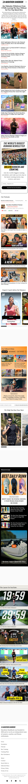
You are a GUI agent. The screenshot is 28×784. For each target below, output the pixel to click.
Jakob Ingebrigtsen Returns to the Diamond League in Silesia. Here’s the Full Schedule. (13, 42)
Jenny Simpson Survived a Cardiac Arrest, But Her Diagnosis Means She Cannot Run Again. (13, 91)
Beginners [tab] (12, 351)
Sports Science (14, 393)
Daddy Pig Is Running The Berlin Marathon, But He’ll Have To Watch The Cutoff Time (13, 113)
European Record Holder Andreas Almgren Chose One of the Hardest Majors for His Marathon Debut (13, 55)
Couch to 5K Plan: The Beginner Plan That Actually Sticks (6, 364)
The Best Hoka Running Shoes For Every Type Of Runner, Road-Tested (17, 509)
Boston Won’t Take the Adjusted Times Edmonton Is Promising (11, 61)
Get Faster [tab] (20, 351)
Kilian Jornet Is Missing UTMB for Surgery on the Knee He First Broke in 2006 (13, 136)
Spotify (11, 210)
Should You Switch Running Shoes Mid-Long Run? (12, 248)
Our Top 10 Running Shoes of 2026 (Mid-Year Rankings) (13, 265)
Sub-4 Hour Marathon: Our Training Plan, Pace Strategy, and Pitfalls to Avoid (14, 372)
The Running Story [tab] (19, 200)
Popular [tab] (4, 351)
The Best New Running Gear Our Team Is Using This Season (18, 517)
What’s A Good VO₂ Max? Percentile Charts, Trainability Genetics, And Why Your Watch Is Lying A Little (14, 397)
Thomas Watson (10, 375)
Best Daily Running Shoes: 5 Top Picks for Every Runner (14, 501)
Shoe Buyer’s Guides (14, 496)
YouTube (4, 210)
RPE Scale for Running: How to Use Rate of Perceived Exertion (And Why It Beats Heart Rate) (20, 365)
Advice (11, 317)
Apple (17, 210)
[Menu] (26, 2)
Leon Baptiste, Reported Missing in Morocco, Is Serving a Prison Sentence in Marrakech (13, 66)
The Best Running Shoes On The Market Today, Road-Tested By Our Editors (18, 524)
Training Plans (11, 321)
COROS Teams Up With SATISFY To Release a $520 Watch (13, 48)
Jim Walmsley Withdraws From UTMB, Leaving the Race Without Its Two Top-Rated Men (14, 8)
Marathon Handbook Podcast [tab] (7, 200)
